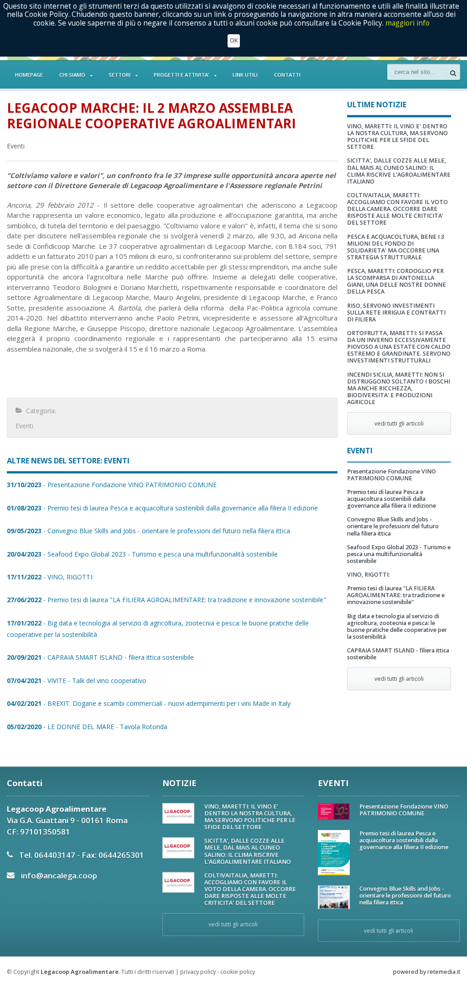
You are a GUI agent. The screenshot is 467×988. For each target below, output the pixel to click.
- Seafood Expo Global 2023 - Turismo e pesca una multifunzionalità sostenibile (142, 554)
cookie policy (237, 972)
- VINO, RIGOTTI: (50, 577)
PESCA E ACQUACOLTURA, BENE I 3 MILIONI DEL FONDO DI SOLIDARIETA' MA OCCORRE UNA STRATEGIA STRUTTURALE (395, 247)
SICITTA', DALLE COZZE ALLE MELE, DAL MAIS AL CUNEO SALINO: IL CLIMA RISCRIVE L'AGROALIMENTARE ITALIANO (399, 171)
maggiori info (407, 23)
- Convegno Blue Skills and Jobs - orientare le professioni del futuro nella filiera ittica (148, 530)
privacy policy (198, 972)
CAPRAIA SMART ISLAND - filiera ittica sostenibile (398, 653)
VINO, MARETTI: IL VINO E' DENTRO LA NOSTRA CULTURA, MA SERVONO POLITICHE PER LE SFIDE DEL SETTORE (397, 136)
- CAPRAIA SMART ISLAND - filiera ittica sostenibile (100, 657)
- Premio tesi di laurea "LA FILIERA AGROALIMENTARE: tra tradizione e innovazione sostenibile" (166, 599)
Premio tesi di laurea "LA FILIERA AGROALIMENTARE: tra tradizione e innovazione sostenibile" (396, 595)
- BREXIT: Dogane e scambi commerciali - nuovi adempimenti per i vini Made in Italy (149, 703)
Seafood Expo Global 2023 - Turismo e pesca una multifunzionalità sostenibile (399, 554)
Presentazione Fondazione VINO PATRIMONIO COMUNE (391, 475)
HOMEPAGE (29, 74)
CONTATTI (287, 74)
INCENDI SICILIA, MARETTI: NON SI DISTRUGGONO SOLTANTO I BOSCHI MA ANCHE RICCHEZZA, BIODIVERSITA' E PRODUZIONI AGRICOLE (398, 388)
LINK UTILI (245, 74)
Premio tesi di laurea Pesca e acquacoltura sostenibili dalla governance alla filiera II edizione (391, 499)
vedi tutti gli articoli (399, 423)
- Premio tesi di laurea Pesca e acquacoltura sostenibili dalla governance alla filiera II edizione (162, 508)
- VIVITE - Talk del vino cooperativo (76, 680)
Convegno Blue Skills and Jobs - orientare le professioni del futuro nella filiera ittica (393, 526)
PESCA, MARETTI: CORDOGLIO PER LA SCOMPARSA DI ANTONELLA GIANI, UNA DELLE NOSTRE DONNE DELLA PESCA (396, 281)
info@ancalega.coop (59, 875)
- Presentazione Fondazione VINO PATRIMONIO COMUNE (112, 484)
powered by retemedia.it (426, 972)
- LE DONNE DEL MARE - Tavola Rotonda (87, 726)
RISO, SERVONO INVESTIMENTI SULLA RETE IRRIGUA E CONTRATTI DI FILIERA (396, 312)
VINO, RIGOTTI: (368, 574)
